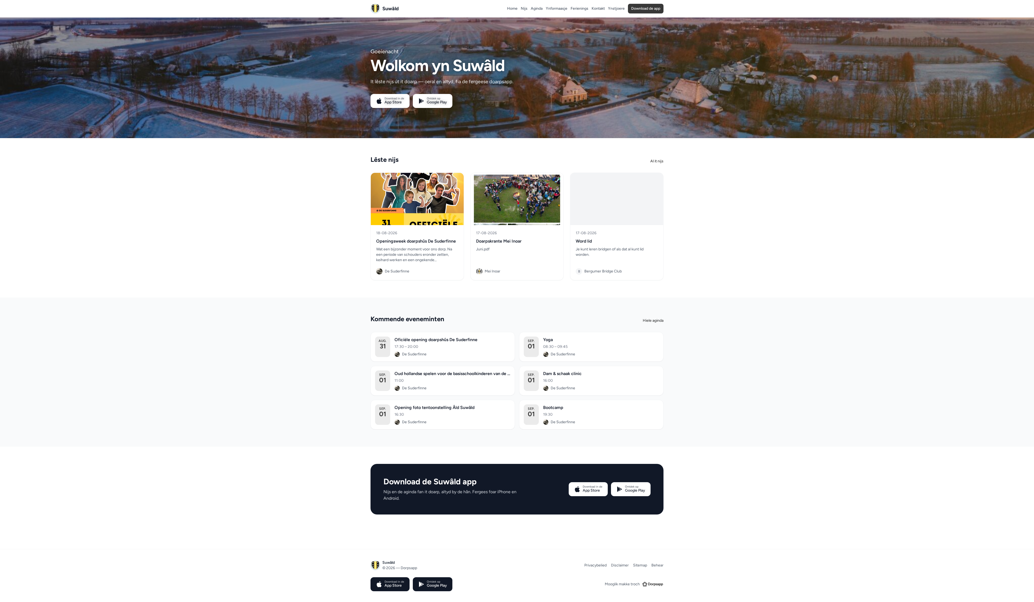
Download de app (645, 8)
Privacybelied (595, 565)
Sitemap (640, 565)
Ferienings (579, 8)
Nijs (524, 8)
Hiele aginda (653, 320)
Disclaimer (620, 565)
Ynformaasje (556, 8)
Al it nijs (656, 161)
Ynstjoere (616, 8)
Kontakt (598, 8)
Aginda (537, 8)
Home (512, 8)
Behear (657, 565)
